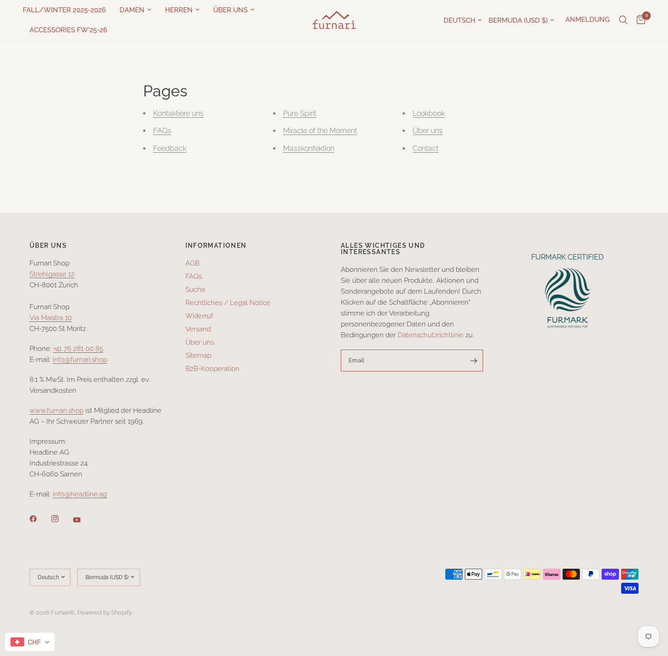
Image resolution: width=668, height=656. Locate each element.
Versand (198, 329)
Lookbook (429, 113)
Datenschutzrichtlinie (431, 335)
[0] (638, 20)
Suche (195, 289)
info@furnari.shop (80, 360)
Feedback (169, 148)
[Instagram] (61, 519)
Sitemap (198, 355)
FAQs (162, 130)
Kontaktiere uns (178, 113)
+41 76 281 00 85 (78, 349)
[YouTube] (83, 520)
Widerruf (199, 316)
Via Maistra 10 (51, 318)
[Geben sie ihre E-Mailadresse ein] (474, 360)
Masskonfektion (308, 148)
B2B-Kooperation (212, 369)
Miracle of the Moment (320, 130)
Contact (426, 148)
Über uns (230, 10)
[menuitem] (68, 10)
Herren (179, 10)
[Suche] (623, 20)
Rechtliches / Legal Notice (227, 303)
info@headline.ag (80, 494)
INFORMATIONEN (216, 245)
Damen (132, 10)
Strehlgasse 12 (52, 274)
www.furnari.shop (57, 410)
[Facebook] (40, 519)
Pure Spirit (299, 113)
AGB (192, 263)
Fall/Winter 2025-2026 (64, 10)
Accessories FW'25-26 (68, 30)
